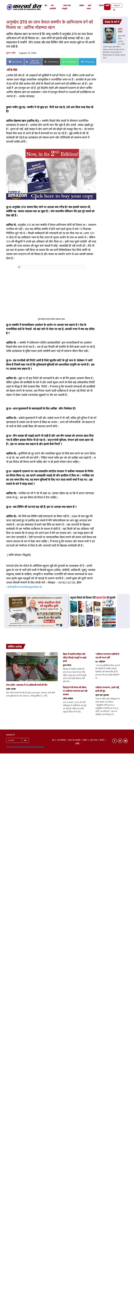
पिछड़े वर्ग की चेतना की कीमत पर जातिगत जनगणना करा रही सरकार (75, 691)
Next (64, 610)
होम (46, 6)
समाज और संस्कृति (66, 7)
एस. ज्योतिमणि (100, 661)
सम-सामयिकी (53, 7)
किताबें (101, 6)
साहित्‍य (81, 6)
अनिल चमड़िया (68, 698)
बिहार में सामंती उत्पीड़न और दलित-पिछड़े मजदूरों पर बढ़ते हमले (74, 657)
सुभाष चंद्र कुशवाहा (102, 695)
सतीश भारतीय (11, 689)
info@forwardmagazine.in (25, 586)
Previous (7, 610)
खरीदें (107, 6)
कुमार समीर (11, 52)
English (117, 5)
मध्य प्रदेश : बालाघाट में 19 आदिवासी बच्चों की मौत (26, 684)
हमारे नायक (89, 7)
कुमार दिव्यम (67, 665)
